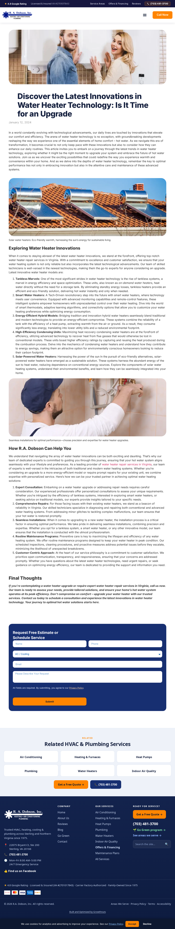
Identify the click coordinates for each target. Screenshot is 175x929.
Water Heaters (104, 836)
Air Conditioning (105, 812)
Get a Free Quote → (71, 784)
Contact (62, 841)
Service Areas (97, 4)
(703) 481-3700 (159, 3)
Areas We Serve (120, 903)
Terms (151, 903)
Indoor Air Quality (106, 841)
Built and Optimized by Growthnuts (87, 911)
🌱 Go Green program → (149, 830)
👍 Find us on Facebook (20, 871)
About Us (63, 818)
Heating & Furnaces (107, 818)
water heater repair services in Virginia (127, 464)
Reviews (136, 4)
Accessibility (164, 903)
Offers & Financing (118, 4)
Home (61, 812)
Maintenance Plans (107, 853)
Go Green (63, 836)
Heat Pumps (103, 824)
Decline (147, 924)
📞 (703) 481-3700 (105, 784)
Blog (60, 830)
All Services (102, 859)
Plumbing (101, 830)
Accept (132, 924)
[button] (144, 15)
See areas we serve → (147, 835)
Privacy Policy (76, 688)
